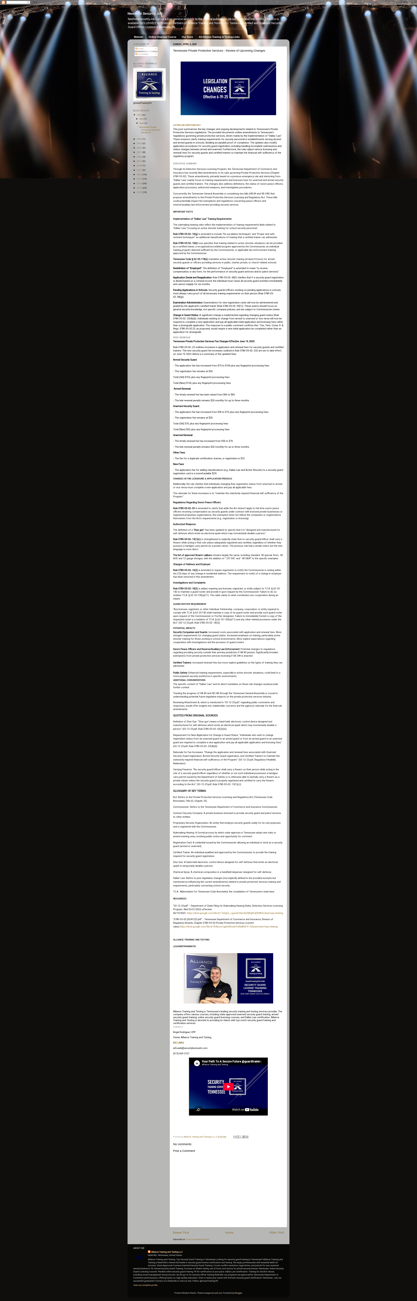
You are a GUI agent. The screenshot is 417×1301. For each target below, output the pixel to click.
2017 (140, 170)
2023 (140, 143)
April (141, 123)
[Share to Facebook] (244, 1136)
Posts (140, 48)
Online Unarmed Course (162, 37)
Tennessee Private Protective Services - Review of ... (150, 130)
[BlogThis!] (237, 1136)
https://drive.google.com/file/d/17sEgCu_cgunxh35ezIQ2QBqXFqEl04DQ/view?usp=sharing (235, 913)
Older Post (276, 1232)
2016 (140, 174)
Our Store (187, 37)
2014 (140, 183)
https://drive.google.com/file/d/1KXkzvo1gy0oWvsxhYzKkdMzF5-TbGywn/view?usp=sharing (229, 926)
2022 (140, 147)
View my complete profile (145, 1285)
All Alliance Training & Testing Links (219, 37)
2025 (140, 115)
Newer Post (181, 1232)
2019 (140, 161)
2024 (140, 139)
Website (138, 37)
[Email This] (234, 1136)
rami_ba (218, 1293)
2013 (140, 187)
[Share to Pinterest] (247, 1136)
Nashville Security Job (145, 13)
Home (229, 1232)
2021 (140, 152)
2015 (140, 179)
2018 (140, 165)
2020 (140, 156)
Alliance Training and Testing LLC (167, 1252)
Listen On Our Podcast (187, 125)
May (141, 118)
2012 (140, 192)
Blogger (238, 1293)
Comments (142, 54)
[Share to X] (241, 1136)
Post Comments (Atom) (197, 1239)
